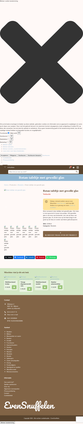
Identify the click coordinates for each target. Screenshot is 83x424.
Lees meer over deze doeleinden (13, 151)
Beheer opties (7, 144)
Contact (6, 393)
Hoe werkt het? (9, 382)
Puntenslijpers (11, 365)
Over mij (7, 386)
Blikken (9, 334)
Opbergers (10, 358)
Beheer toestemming (7, 422)
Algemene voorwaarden (11, 389)
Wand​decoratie (11, 369)
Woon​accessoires (12, 371)
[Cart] (73, 167)
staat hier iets (61, 203)
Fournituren (10, 343)
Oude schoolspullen (13, 360)
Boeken (9, 338)
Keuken (9, 347)
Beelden (9, 332)
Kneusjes (9, 349)
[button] (41, 62)
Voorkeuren (22, 155)
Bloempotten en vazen (14, 336)
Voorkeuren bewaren (34, 155)
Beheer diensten (8, 147)
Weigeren (13, 155)
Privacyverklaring (8, 160)
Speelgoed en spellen (13, 367)
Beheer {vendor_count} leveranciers (14, 149)
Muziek (9, 356)
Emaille (9, 340)
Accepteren (4, 155)
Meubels (20, 185)
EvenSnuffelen (55, 418)
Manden (9, 352)
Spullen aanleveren (10, 384)
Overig (9, 363)
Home (6, 185)
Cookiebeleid (7, 158)
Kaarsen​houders (12, 345)
